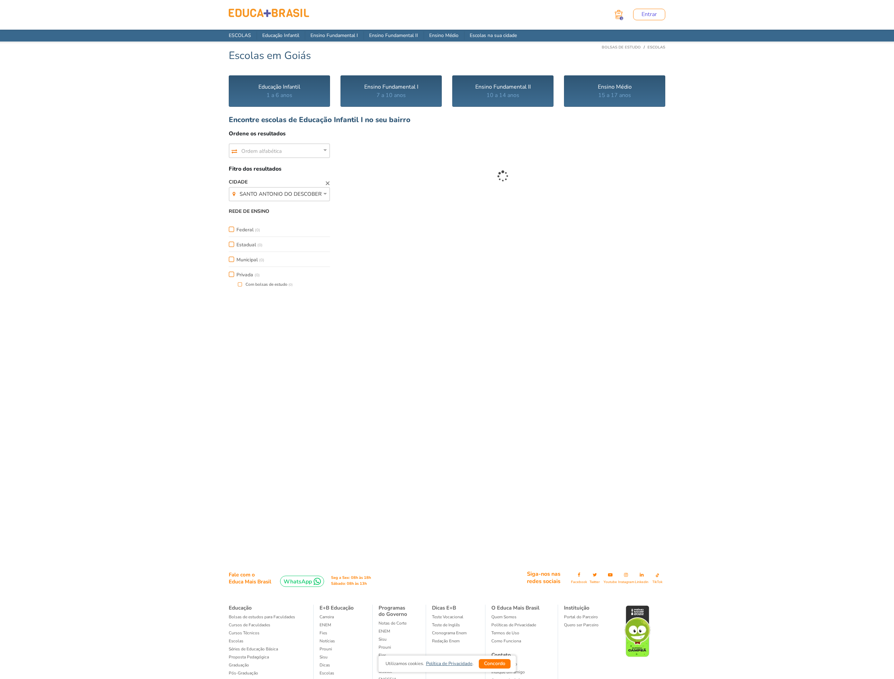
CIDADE (279, 188)
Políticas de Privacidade (513, 625)
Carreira (327, 617)
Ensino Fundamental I (334, 35)
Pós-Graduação (243, 673)
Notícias (327, 641)
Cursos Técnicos (244, 633)
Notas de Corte (392, 623)
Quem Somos (503, 617)
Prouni (326, 649)
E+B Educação (337, 607)
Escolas (236, 641)
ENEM (325, 625)
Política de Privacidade (449, 664)
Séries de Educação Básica (253, 649)
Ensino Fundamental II (393, 35)
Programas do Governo (393, 611)
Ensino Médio (444, 35)
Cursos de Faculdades (249, 625)
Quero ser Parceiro (581, 625)
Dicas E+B (444, 607)
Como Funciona (506, 641)
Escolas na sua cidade (493, 35)
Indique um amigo (508, 672)
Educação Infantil (280, 35)
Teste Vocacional (447, 617)
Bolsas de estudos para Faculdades (262, 617)
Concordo (494, 663)
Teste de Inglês (446, 625)
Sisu (383, 639)
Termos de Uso (505, 633)
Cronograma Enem (449, 633)
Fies (323, 633)
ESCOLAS (240, 35)
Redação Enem (446, 641)
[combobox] (279, 151)
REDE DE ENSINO (249, 211)
